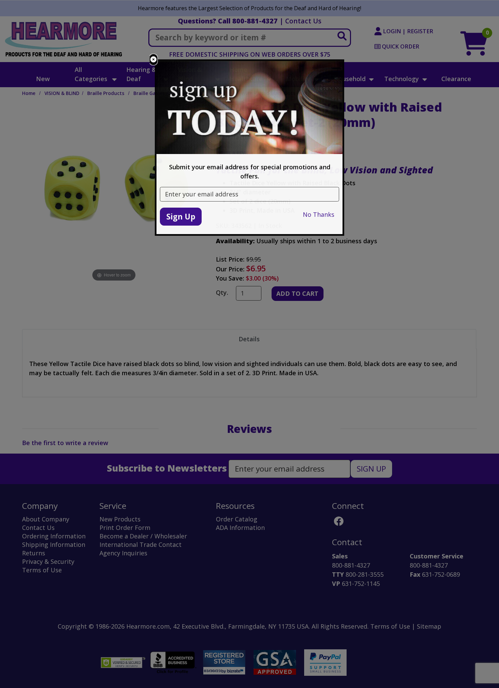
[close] (153, 59)
